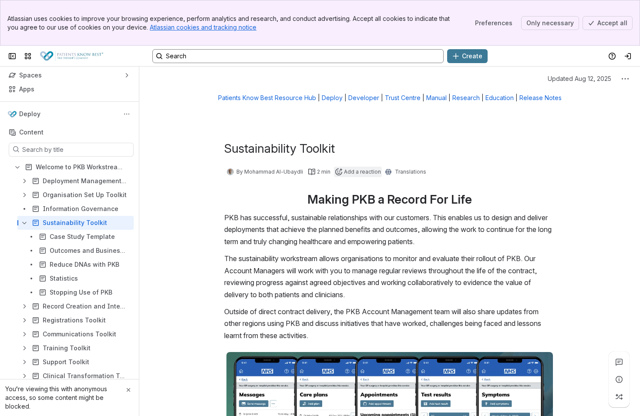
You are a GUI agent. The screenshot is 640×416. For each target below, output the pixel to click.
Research (466, 97)
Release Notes (540, 97)
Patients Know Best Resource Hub (267, 97)
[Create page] (619, 397)
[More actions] (126, 114)
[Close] (128, 390)
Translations (410, 171)
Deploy (332, 97)
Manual (436, 97)
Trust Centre (403, 97)
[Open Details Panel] (619, 379)
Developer (363, 97)
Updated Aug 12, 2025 (579, 78)
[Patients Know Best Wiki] (71, 56)
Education (499, 97)
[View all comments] (619, 362)
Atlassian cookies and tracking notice (203, 27)
